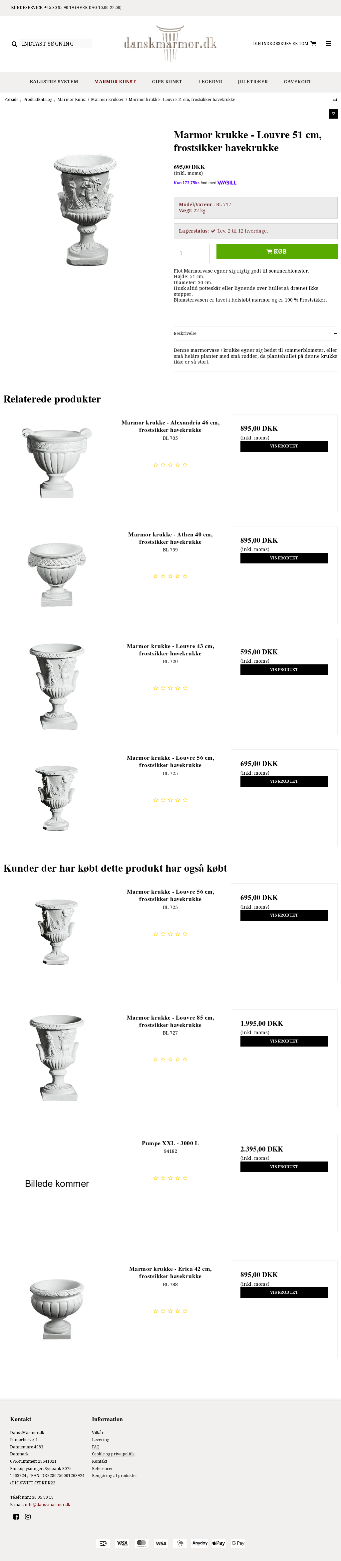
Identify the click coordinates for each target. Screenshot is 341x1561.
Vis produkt (284, 446)
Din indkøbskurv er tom (280, 43)
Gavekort (297, 81)
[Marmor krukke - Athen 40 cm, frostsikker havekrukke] (56, 579)
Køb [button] (280, 251)
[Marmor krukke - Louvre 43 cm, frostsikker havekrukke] (56, 691)
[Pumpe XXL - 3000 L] (56, 1188)
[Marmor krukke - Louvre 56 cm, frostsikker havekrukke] (56, 802)
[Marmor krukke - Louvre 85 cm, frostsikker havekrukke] (56, 1062)
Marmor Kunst (115, 81)
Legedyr (210, 81)
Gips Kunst (167, 81)
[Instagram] (30, 1517)
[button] (333, 114)
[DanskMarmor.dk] (170, 43)
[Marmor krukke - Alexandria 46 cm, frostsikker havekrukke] (56, 467)
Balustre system (54, 81)
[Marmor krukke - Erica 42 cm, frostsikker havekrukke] (56, 1313)
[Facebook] (18, 1517)
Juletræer (253, 81)
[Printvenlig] (335, 99)
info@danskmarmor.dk (47, 1504)
